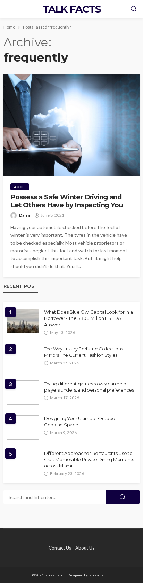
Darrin (25, 215)
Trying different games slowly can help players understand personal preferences (89, 387)
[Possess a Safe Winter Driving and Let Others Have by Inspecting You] (71, 125)
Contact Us (60, 548)
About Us (84, 548)
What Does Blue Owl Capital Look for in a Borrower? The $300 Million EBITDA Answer (88, 318)
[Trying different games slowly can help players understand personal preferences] (23, 392)
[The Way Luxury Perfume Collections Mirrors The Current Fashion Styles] (23, 358)
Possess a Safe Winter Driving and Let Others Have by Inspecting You (66, 201)
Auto (20, 186)
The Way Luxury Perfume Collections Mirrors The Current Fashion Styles (83, 352)
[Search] (134, 9)
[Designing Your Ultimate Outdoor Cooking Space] (23, 427)
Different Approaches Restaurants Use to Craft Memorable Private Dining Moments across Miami (89, 459)
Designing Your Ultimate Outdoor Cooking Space (80, 421)
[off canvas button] (7, 9)
